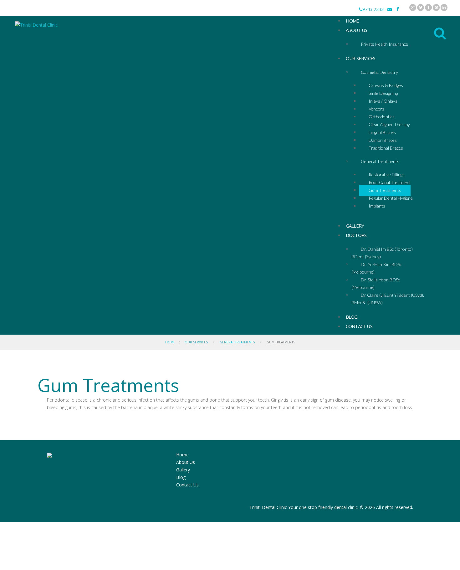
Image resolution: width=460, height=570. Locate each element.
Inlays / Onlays (383, 101)
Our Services (360, 58)
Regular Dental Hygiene (391, 198)
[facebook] (428, 7)
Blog (181, 477)
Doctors (356, 235)
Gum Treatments (385, 190)
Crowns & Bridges (386, 85)
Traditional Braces (386, 148)
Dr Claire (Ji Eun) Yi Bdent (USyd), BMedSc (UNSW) (387, 298)
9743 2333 (373, 9)
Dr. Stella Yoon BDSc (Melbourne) (375, 283)
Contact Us (359, 326)
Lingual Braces (382, 132)
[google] (412, 7)
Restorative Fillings (387, 174)
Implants (377, 205)
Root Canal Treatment (390, 182)
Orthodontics (382, 116)
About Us (356, 30)
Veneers (376, 108)
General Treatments (380, 161)
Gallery (183, 470)
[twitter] (420, 7)
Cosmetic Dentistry (379, 72)
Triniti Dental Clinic (268, 507)
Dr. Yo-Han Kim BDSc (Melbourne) (376, 268)
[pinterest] (436, 7)
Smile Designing (383, 93)
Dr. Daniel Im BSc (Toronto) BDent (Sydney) (382, 252)
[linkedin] (444, 7)
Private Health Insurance (384, 44)
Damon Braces (383, 140)
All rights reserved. (394, 507)
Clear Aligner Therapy (389, 124)
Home (170, 342)
